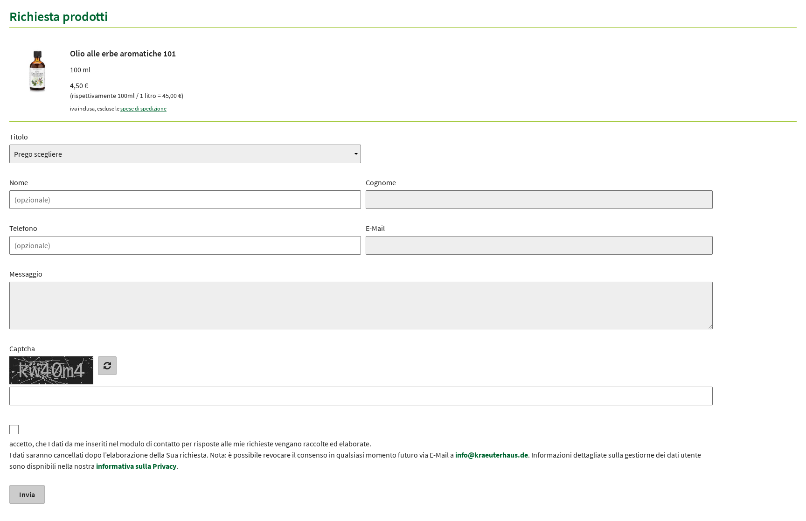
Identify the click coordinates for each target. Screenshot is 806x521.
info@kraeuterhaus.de (491, 454)
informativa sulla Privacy (136, 466)
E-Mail (375, 228)
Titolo (18, 136)
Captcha (22, 348)
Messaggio (25, 273)
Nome (18, 182)
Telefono (23, 228)
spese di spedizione (143, 108)
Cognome (381, 182)
